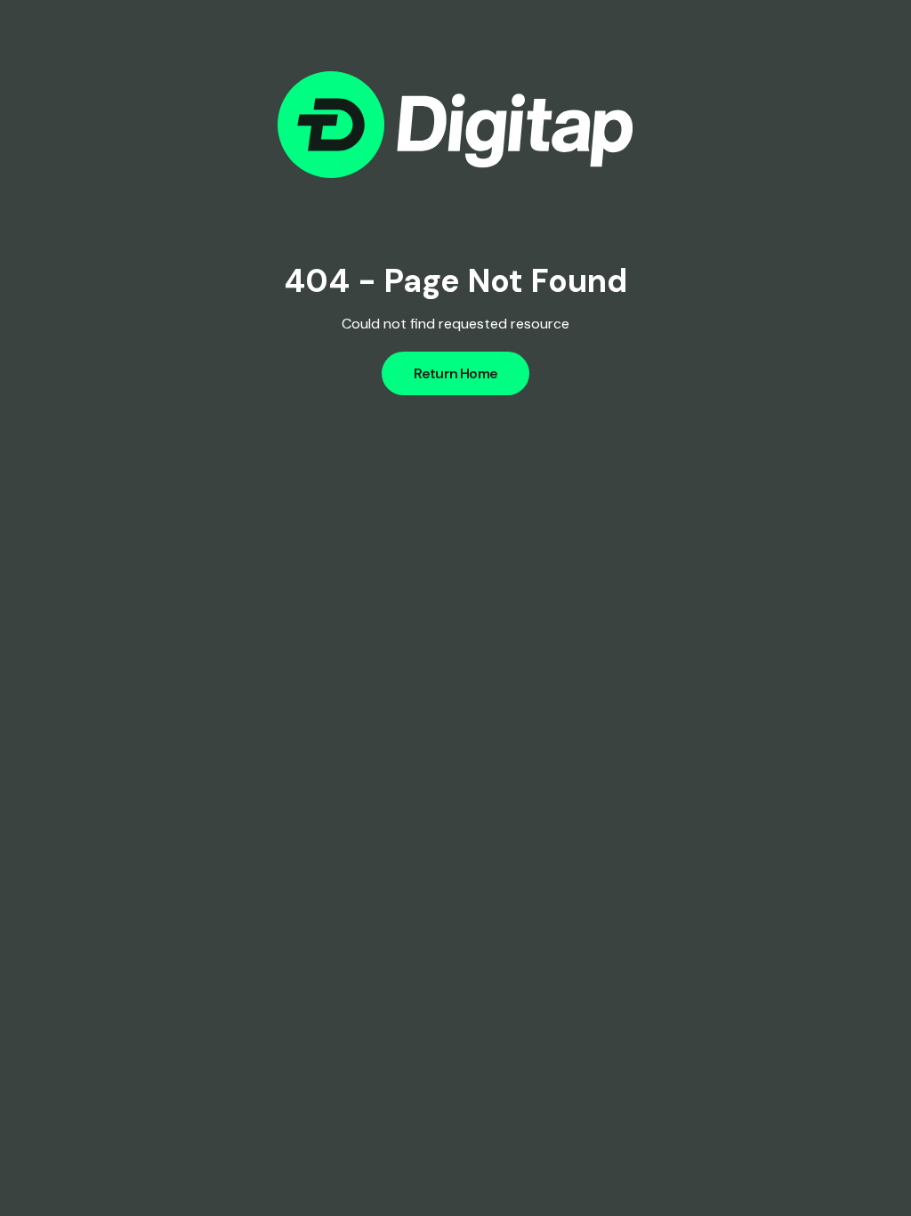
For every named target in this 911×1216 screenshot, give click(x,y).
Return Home (455, 373)
